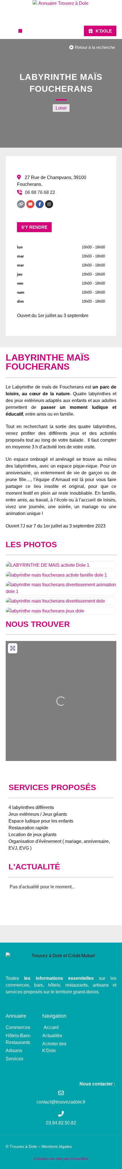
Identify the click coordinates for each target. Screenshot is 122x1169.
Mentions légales (56, 1146)
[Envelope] (30, 204)
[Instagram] (49, 204)
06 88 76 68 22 (40, 192)
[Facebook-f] (40, 204)
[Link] (21, 204)
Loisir (61, 108)
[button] (20, 31)
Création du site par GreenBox (61, 1158)
